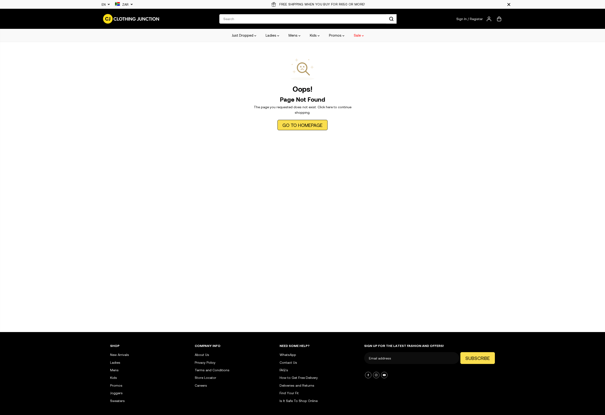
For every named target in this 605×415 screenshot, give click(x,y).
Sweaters (117, 401)
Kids (314, 35)
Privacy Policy (205, 362)
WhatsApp (288, 355)
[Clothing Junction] (131, 18)
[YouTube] (384, 375)
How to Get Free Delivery (299, 378)
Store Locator (205, 378)
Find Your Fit (289, 393)
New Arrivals (119, 355)
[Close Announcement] (509, 4)
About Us (202, 355)
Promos (335, 35)
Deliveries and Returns (297, 385)
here (329, 107)
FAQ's (284, 370)
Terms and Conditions (212, 370)
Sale (358, 35)
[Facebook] (368, 375)
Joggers (116, 393)
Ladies (271, 35)
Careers (201, 385)
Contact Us (288, 362)
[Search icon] (391, 19)
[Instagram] (376, 375)
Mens (293, 35)
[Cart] (499, 19)
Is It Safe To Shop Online (299, 401)
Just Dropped (243, 35)
